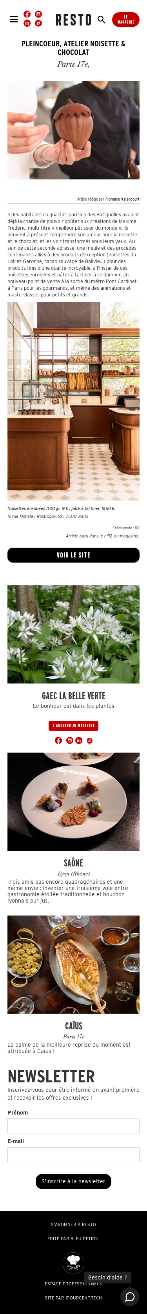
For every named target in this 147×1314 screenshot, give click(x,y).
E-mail (15, 1141)
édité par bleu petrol (73, 1238)
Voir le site (74, 555)
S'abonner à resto (73, 1224)
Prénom (17, 1112)
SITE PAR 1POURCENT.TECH (73, 1298)
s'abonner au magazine (74, 725)
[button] (13, 20)
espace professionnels (73, 1284)
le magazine (126, 19)
